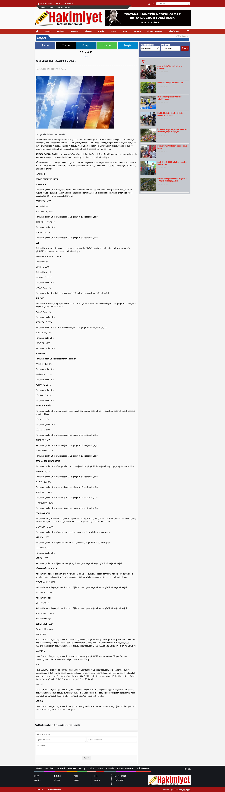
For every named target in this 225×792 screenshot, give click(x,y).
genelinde (59, 725)
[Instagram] (149, 3)
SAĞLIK (113, 31)
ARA (186, 48)
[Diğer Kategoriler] (188, 31)
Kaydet (86, 758)
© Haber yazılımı (170, 789)
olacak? (77, 725)
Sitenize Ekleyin (54, 789)
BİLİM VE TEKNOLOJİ (154, 31)
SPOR (125, 31)
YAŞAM (86, 52)
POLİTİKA (60, 31)
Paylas (46, 45)
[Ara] (187, 3)
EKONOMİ (74, 31)
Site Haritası (40, 789)
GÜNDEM (88, 31)
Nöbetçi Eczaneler (63, 8)
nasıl (71, 725)
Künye (43, 8)
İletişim (50, 8)
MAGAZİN (137, 31)
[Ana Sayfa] (37, 31)
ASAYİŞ (101, 31)
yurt (53, 725)
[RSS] (153, 3)
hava (66, 725)
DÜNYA (48, 31)
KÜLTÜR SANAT (174, 31)
